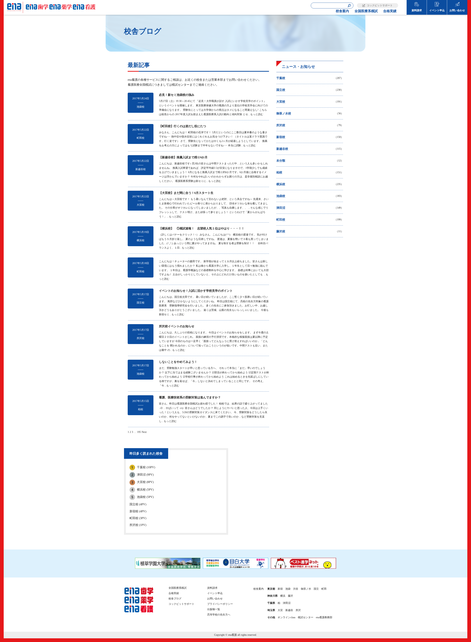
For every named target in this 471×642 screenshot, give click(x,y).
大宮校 (145, 482)
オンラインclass (286, 617)
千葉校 (146, 467)
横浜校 (145, 489)
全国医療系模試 (366, 11)
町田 (324, 588)
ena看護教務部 (324, 617)
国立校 (138, 504)
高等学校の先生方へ (218, 614)
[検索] (349, 5)
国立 (316, 588)
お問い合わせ (457, 10)
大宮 (280, 610)
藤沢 (290, 595)
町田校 (138, 518)
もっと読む (256, 114)
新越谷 (289, 610)
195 (139, 432)
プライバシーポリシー (220, 604)
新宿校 (138, 511)
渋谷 (295, 588)
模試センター (305, 617)
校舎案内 (342, 11)
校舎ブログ (175, 598)
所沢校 (138, 524)
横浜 (282, 595)
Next (144, 432)
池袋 (288, 588)
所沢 (298, 610)
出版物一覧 (213, 609)
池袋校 (145, 496)
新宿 (280, 588)
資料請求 (417, 10)
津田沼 (145, 474)
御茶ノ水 (306, 588)
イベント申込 (437, 10)
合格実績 (389, 11)
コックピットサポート (380, 5)
